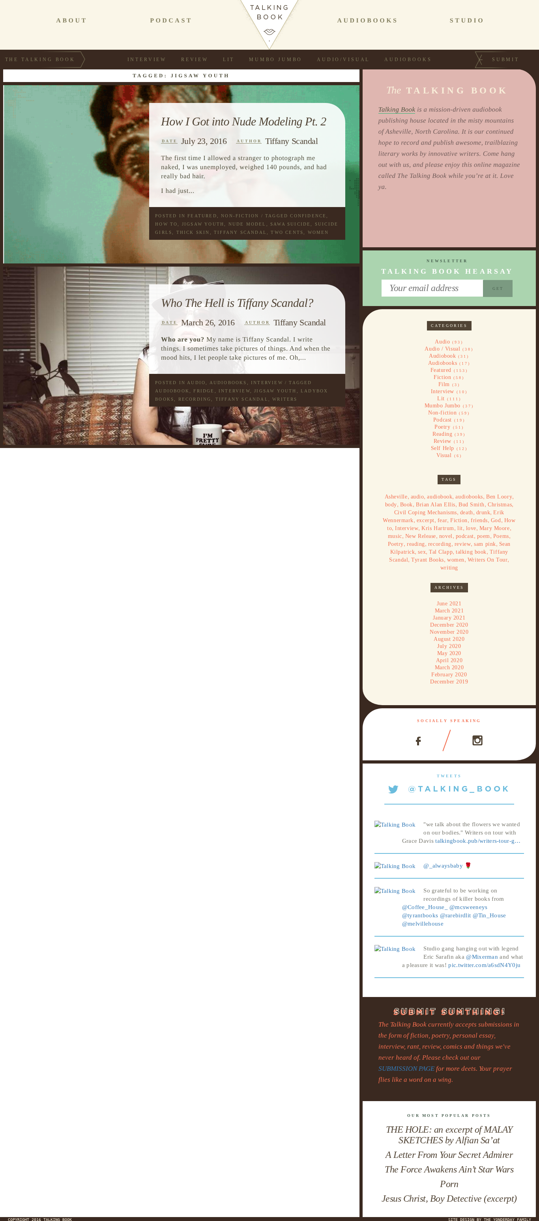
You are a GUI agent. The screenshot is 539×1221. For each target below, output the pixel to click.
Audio (196, 382)
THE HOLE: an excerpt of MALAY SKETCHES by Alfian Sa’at (449, 1134)
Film (444, 384)
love (471, 528)
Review (194, 59)
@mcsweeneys (468, 907)
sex (422, 552)
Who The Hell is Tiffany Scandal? (237, 303)
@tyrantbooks (420, 915)
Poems (501, 536)
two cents (287, 232)
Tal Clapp (441, 552)
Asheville (396, 497)
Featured (202, 215)
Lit (229, 59)
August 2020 (449, 639)
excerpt (425, 520)
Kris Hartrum (437, 528)
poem (483, 536)
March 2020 (449, 667)
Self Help (442, 448)
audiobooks (469, 497)
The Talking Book (40, 59)
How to (166, 224)
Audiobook (442, 356)
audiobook (172, 390)
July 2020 (449, 646)
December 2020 (449, 625)
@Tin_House (489, 915)
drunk (483, 512)
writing (449, 568)
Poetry (442, 427)
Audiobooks (408, 59)
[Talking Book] (395, 824)
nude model (247, 224)
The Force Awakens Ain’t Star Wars (449, 1169)
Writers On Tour (487, 560)
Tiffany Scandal (291, 141)
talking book (471, 552)
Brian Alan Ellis (435, 505)
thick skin (193, 232)
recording (194, 399)
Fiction (442, 377)
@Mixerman (482, 957)
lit (460, 528)
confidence (308, 215)
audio (417, 497)
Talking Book (396, 109)
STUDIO (467, 20)
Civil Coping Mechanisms (425, 512)
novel (446, 536)
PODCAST (171, 20)
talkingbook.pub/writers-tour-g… (477, 841)
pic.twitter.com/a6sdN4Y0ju (484, 965)
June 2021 (449, 604)
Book (406, 505)
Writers (284, 399)
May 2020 (449, 653)
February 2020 (449, 675)
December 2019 (449, 682)
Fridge (203, 390)
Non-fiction (240, 215)
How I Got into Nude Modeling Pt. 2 (243, 121)
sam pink (485, 544)
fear (442, 520)
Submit (505, 59)
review (463, 544)
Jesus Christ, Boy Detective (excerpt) (449, 1198)
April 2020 (449, 660)
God (496, 520)
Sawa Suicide (290, 224)
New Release (420, 536)
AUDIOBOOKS (367, 20)
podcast (465, 536)
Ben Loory (499, 497)
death (466, 512)
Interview (147, 59)
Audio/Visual (343, 59)
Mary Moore (494, 528)
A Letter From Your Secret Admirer (449, 1155)
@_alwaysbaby (443, 866)
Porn (449, 1184)
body (391, 505)
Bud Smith (472, 505)
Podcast (442, 420)
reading (416, 544)
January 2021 (449, 618)
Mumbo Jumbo (275, 59)
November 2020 (449, 632)
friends (479, 520)
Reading (442, 434)
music (395, 536)
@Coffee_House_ (425, 907)
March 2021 (449, 611)
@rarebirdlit (455, 915)
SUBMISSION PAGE (406, 1068)
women (318, 232)
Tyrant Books (427, 560)
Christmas (500, 505)
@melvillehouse (423, 923)
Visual (443, 455)
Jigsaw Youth (203, 224)
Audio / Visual (442, 349)
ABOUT (71, 20)
